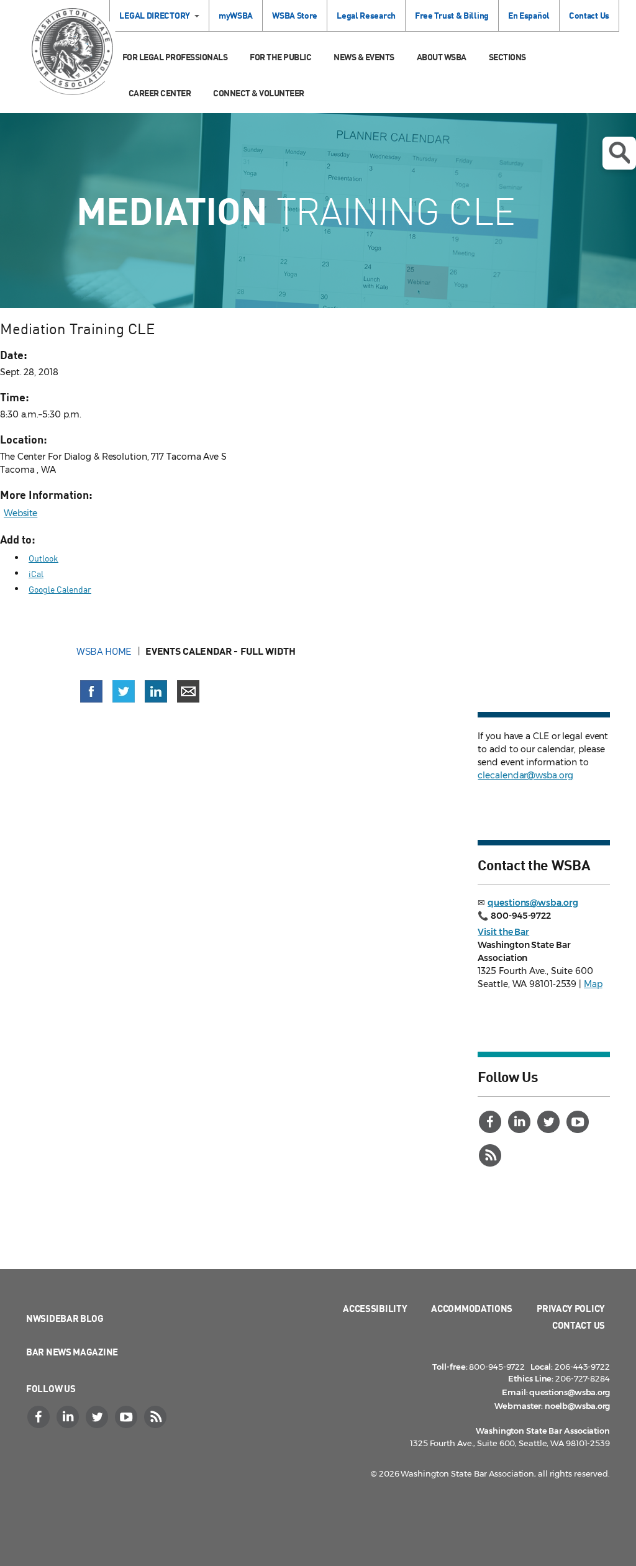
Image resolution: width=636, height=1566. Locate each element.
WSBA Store (294, 15)
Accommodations (471, 1308)
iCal (36, 573)
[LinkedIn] (520, 1122)
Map (593, 984)
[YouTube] (579, 1122)
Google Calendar (60, 589)
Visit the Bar (503, 931)
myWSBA (236, 15)
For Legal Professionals (175, 57)
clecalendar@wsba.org (525, 775)
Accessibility (375, 1308)
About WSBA (441, 57)
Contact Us (589, 15)
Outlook (43, 558)
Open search (619, 153)
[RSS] (491, 1155)
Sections (507, 57)
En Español (529, 15)
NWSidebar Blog (65, 1318)
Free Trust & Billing (452, 15)
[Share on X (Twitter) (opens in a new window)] (123, 691)
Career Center (160, 93)
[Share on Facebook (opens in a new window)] (91, 691)
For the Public (280, 57)
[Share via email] (188, 691)
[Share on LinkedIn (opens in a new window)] (156, 691)
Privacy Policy (571, 1308)
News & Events (364, 57)
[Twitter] (549, 1122)
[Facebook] (491, 1122)
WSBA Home (104, 651)
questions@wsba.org (533, 902)
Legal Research (366, 15)
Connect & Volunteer (258, 93)
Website (20, 513)
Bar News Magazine (72, 1351)
